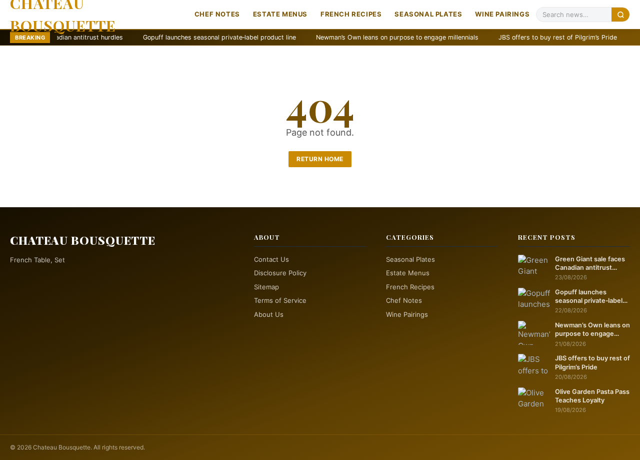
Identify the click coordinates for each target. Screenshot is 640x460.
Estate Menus (280, 14)
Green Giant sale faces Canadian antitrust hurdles (590, 263)
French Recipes (351, 14)
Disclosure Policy (280, 273)
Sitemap (266, 287)
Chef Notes (217, 14)
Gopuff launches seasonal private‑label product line (189, 37)
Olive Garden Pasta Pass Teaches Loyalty (592, 396)
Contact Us (271, 259)
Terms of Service (280, 300)
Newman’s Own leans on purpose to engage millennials (367, 37)
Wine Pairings (502, 14)
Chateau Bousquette (83, 240)
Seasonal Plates (428, 14)
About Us (269, 314)
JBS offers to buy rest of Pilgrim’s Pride (527, 37)
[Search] (621, 14)
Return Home (320, 159)
